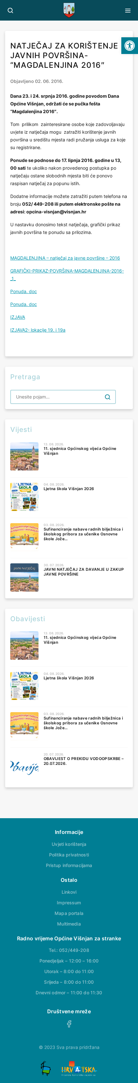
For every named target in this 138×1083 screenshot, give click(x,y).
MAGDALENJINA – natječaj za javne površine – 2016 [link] (65, 258)
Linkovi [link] (69, 892)
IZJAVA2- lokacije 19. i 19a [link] (37, 330)
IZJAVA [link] (17, 317)
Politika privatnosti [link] (69, 854)
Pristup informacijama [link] (69, 865)
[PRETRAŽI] (107, 396)
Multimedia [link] (69, 923)
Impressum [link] (69, 902)
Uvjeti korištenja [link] (69, 844)
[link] (129, 45)
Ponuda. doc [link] (23, 291)
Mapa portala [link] (69, 913)
